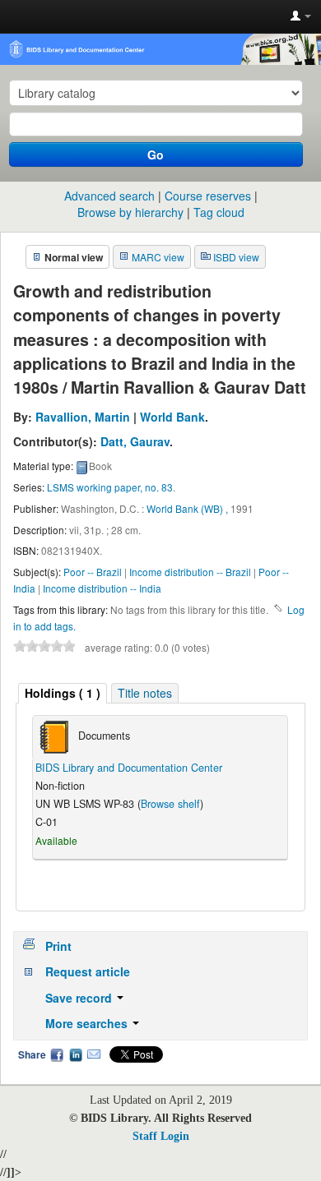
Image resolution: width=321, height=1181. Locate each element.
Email (94, 1054)
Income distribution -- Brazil (190, 572)
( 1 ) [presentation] (62, 693)
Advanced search (109, 195)
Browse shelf (170, 803)
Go (155, 154)
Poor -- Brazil (92, 572)
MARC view (158, 257)
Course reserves (208, 195)
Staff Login (161, 1136)
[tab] (62, 693)
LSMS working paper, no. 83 (110, 487)
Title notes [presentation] (145, 693)
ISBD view (236, 257)
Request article (87, 971)
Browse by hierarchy (130, 212)
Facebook (57, 1054)
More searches (88, 1023)
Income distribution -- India (102, 588)
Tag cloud (218, 212)
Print (58, 946)
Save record (80, 998)
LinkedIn (75, 1054)
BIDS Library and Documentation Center (128, 767)
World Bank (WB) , (187, 508)
